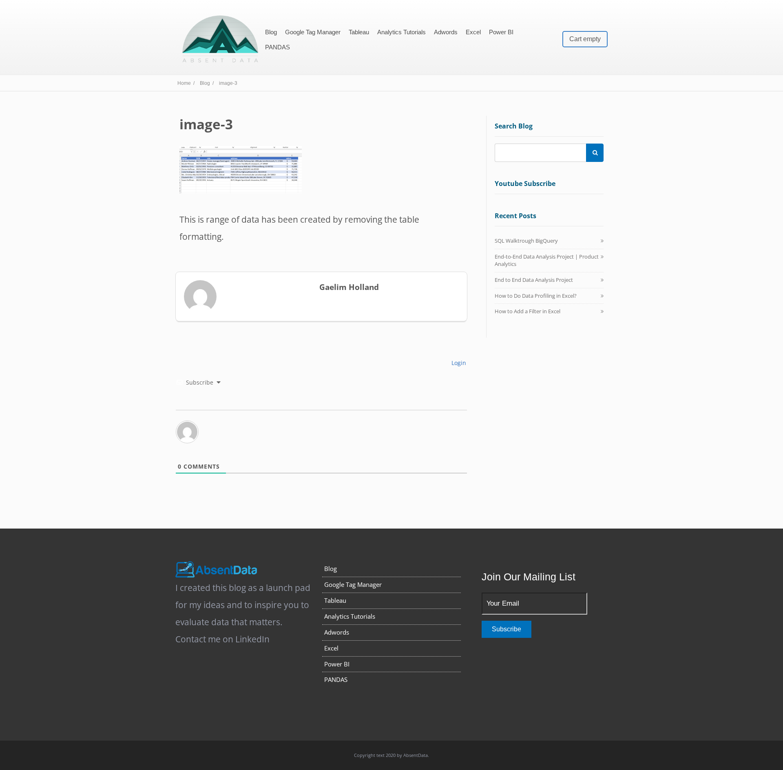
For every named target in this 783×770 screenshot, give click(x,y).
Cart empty (585, 38)
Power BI (501, 32)
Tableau (359, 32)
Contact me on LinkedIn (222, 639)
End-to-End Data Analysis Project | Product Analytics (547, 260)
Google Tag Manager (313, 32)
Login (458, 363)
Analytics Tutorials (401, 32)
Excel (473, 32)
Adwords (446, 32)
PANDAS (277, 47)
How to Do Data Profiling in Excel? (536, 295)
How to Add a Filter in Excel (527, 311)
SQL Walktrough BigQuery (526, 240)
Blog (271, 32)
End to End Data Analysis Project (534, 279)
